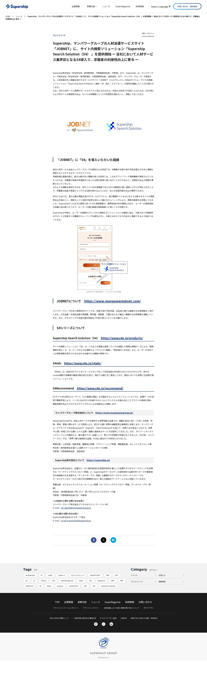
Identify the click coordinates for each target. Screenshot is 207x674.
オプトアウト (149, 608)
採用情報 (129, 602)
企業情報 (68, 602)
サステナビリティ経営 (108, 618)
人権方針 (123, 618)
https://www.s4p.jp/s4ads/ (82, 363)
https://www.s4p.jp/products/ (122, 338)
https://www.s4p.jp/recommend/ (100, 388)
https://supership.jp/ (98, 460)
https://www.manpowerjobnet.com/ (112, 301)
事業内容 (82, 602)
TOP (57, 602)
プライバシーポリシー (91, 608)
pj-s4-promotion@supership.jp (76, 520)
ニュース (95, 602)
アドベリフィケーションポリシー (66, 608)
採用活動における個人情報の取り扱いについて (121, 608)
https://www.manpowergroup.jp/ (114, 412)
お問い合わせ (145, 602)
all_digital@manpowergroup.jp (76, 507)
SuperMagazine (112, 602)
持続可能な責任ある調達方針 (85, 618)
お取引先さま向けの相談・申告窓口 (143, 618)
